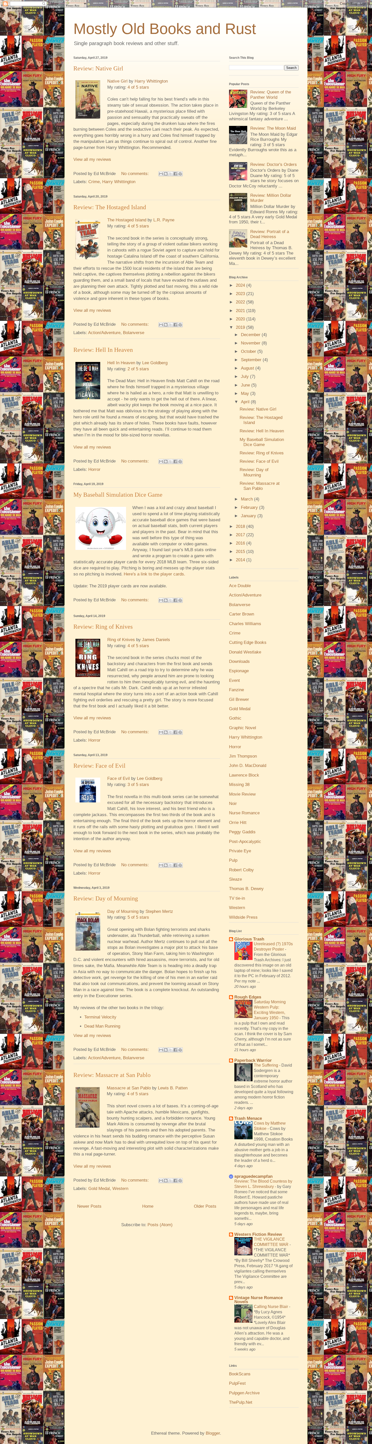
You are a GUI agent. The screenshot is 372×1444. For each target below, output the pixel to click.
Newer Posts (89, 1206)
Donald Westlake (245, 652)
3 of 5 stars (138, 784)
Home (147, 1206)
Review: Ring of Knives (103, 626)
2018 (241, 526)
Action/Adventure (104, 332)
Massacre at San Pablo (129, 1088)
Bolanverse (133, 332)
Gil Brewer (239, 699)
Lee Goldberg (155, 362)
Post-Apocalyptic (245, 841)
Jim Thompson (243, 756)
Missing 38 (239, 784)
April (246, 401)
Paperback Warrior (253, 1060)
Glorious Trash (249, 939)
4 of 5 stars (138, 87)
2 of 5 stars (138, 369)
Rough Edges (247, 997)
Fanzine (236, 689)
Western (120, 1188)
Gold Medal (99, 1188)
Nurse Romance (244, 813)
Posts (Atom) (160, 1224)
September (252, 359)
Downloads (239, 661)
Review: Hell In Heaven (103, 349)
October (249, 351)
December (251, 334)
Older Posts (205, 1206)
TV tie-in (237, 898)
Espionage (239, 670)
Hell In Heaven (121, 362)
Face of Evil (118, 778)
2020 (241, 319)
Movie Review (242, 794)
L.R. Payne (163, 220)
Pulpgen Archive (244, 1393)
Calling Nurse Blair (271, 1306)
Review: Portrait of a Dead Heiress (269, 234)
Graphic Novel (242, 727)
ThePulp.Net (240, 1402)
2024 (241, 285)
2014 (241, 559)
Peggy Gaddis (242, 832)
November (251, 343)
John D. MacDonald (247, 765)
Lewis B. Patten (173, 1088)
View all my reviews (92, 159)
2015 (241, 551)
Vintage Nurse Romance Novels (258, 1299)
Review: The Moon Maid (273, 128)
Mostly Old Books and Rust (164, 28)
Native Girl (117, 81)
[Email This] (160, 173)
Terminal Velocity (100, 1017)
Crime (94, 181)
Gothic (235, 718)
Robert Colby (241, 870)
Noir (233, 803)
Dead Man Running (102, 1026)
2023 (241, 293)
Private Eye (240, 851)
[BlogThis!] (165, 173)
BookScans (240, 1374)
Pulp (233, 860)
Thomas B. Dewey (246, 888)
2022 (241, 302)
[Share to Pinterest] (180, 173)
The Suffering (266, 1065)
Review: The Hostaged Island (109, 207)
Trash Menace (248, 1118)
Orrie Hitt (237, 822)
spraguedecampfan (253, 1176)
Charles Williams (245, 623)
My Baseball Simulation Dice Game (117, 494)
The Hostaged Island (126, 220)
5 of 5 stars (138, 917)
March (247, 499)
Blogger (213, 1433)
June (246, 385)
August (248, 368)
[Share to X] (170, 173)
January (249, 515)
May (245, 393)
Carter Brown (241, 614)
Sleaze (235, 879)
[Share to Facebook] (175, 173)
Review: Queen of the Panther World (270, 95)
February (250, 507)
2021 (241, 310)
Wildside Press (243, 917)
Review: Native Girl (98, 68)
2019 (241, 327)
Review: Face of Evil (99, 765)
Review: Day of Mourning (105, 898)
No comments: (135, 173)
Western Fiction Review (258, 1234)
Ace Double (240, 585)
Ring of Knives (121, 639)
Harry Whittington (151, 81)
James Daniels (156, 639)
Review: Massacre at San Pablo (112, 1075)
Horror (94, 469)
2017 (241, 534)
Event (234, 680)
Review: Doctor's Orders (273, 164)
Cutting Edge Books (247, 642)
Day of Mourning (122, 911)
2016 (241, 543)
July (245, 376)
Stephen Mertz (159, 911)
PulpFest (237, 1383)
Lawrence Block (244, 775)
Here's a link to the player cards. (154, 574)
